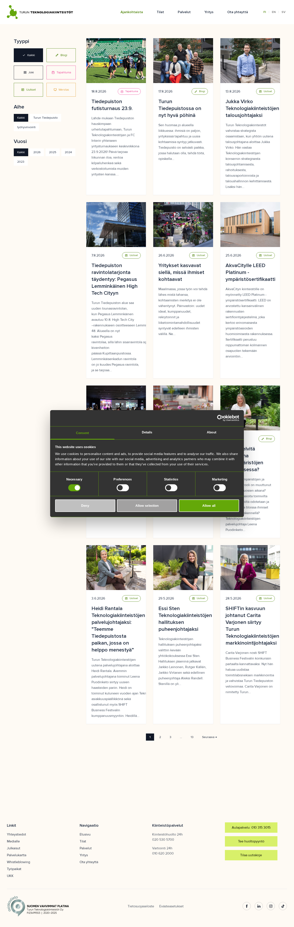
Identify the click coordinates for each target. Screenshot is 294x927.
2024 (68, 152)
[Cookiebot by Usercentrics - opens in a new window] (220, 418)
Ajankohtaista (132, 12)
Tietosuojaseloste (141, 906)
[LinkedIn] (258, 906)
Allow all (208, 505)
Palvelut (184, 12)
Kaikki (28, 55)
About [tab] (211, 432)
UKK (10, 876)
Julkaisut (13, 848)
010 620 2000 (163, 853)
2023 (20, 162)
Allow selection (147, 505)
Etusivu (85, 834)
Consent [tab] (82, 432)
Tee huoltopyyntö (251, 841)
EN (274, 12)
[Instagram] (270, 906)
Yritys (209, 12)
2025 (52, 152)
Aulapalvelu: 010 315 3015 (251, 827)
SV (283, 12)
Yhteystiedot (16, 834)
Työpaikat (14, 869)
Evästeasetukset (171, 906)
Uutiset (28, 90)
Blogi (61, 55)
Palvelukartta (16, 855)
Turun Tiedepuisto (45, 118)
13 (192, 737)
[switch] (123, 487)
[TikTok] (283, 906)
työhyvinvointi (26, 127)
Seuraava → (209, 737)
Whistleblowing (18, 862)
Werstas (61, 90)
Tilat (160, 12)
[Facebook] (246, 906)
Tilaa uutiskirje (251, 855)
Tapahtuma (61, 72)
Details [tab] (147, 432)
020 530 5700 (163, 839)
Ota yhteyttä (237, 12)
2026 (36, 152)
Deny (85, 505)
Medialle (13, 841)
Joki (28, 72)
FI (264, 12)
